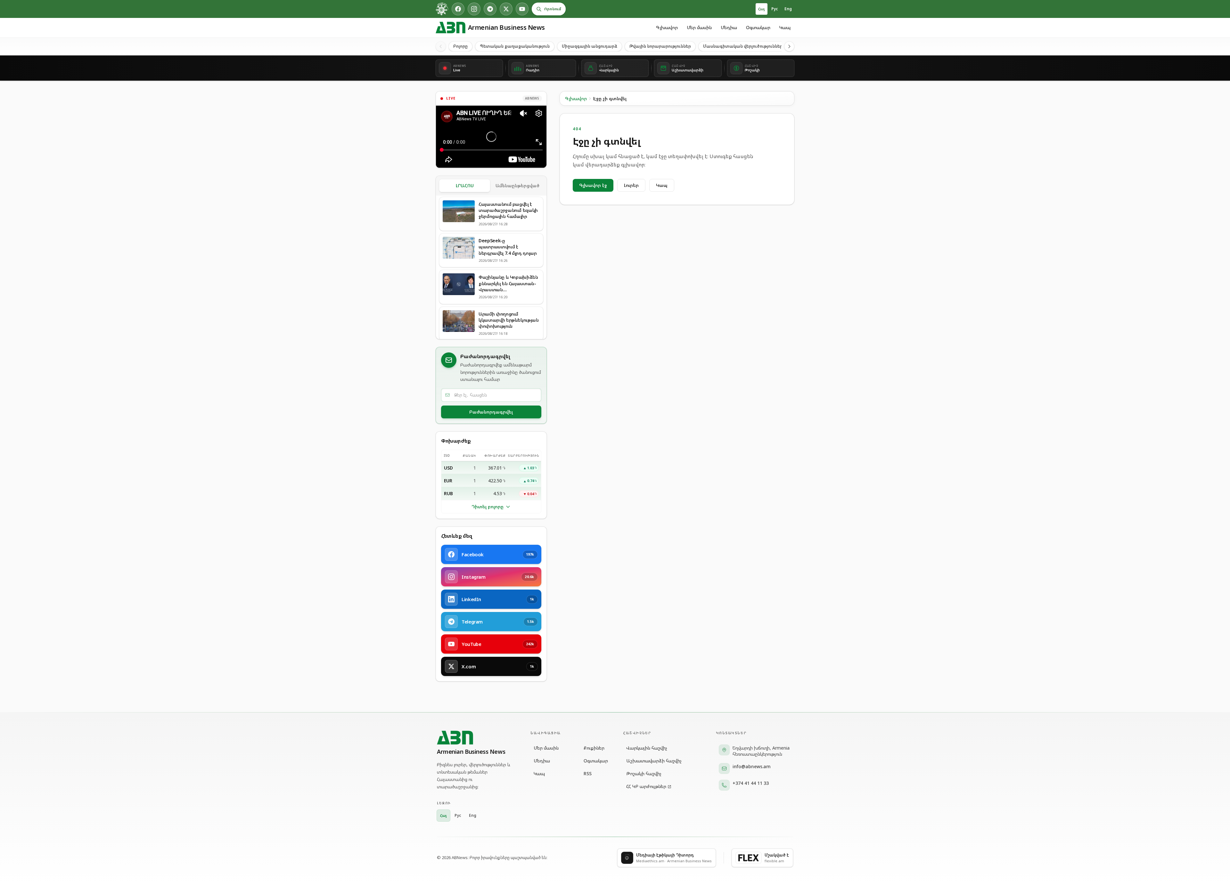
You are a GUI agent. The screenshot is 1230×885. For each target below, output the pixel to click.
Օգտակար (758, 27)
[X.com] (506, 9)
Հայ (761, 9)
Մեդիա (729, 27)
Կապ (785, 27)
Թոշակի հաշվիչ (643, 773)
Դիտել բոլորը (488, 506)
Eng (788, 9)
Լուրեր (631, 185)
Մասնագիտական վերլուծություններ (743, 46)
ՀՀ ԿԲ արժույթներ (646, 786)
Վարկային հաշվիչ (646, 748)
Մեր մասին (699, 27)
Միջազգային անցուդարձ (589, 46)
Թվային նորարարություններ (660, 46)
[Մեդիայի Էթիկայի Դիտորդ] (442, 9)
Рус (774, 9)
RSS (588, 773)
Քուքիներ (594, 748)
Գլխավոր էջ (593, 185)
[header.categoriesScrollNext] (789, 46)
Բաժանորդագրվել (491, 412)
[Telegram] (490, 9)
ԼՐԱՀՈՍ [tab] (465, 185)
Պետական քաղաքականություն (515, 46)
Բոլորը (460, 46)
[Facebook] (458, 9)
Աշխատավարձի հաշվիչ (654, 761)
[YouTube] (522, 9)
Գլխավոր (667, 27)
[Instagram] (474, 9)
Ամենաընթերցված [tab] (517, 185)
